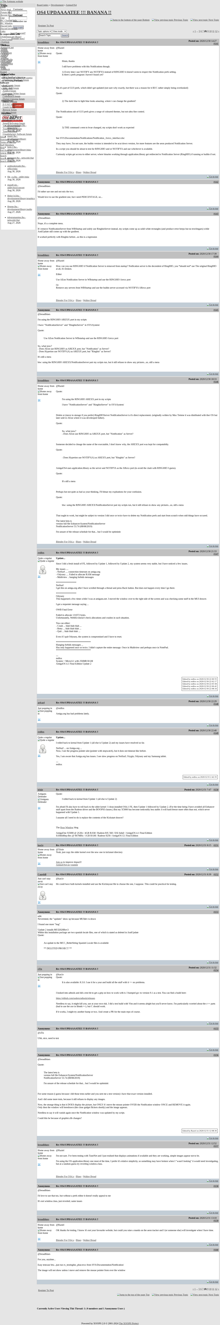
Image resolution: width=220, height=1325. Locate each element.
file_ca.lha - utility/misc (18, 177)
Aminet (4, 50)
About (3, 137)
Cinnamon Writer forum (13, 93)
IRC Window (6, 23)
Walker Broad (89, 172)
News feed (5, 9)
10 (210, 31)
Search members (8, 161)
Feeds (3, 7)
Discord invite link (9, 28)
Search (3, 155)
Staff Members (7, 145)
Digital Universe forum (13, 99)
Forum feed (6, 12)
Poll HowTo (6, 150)
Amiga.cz (5, 69)
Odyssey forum (9, 115)
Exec (2, 66)
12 (216, 31)
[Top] (212, 176)
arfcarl (41, 702)
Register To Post (46, 25)
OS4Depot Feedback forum (15, 80)
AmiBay (4, 58)
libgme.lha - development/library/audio (19, 208)
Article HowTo (7, 153)
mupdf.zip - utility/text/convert (15, 186)
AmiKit (4, 55)
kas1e (40, 845)
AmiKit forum (9, 91)
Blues (78, 172)
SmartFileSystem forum (13, 123)
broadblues (43, 42)
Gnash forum (8, 107)
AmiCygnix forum (11, 85)
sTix (40, 969)
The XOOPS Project (129, 1323)
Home (3, 4)
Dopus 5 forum (9, 101)
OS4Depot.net (7, 36)
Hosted (3, 72)
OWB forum (8, 118)
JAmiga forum (9, 112)
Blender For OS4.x (65, 172)
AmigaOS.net (7, 47)
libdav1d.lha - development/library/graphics (21, 197)
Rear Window (66, 827)
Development (57, 5)
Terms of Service (8, 142)
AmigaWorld (6, 64)
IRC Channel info (8, 20)
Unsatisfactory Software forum (17, 134)
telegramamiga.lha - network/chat (16, 218)
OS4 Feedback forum (12, 77)
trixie (40, 789)
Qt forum (6, 120)
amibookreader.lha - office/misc (16, 167)
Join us (59, 862)
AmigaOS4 (71, 5)
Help (2, 147)
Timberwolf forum (11, 126)
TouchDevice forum (12, 128)
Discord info (6, 26)
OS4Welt (4, 42)
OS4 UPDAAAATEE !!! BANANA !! (74, 12)
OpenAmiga (6, 39)
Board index (42, 5)
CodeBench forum (11, 96)
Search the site (7, 158)
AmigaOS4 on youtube (67, 864)
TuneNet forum (9, 131)
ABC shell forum (10, 88)
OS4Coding (6, 61)
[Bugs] (17, 36)
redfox (41, 552)
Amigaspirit (6, 53)
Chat (2, 18)
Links (2, 31)
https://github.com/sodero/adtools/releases (75, 998)
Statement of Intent (9, 139)
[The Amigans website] (11, 1)
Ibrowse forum (9, 110)
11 (213, 31)
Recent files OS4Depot (11, 15)
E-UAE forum (9, 104)
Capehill (42, 874)
